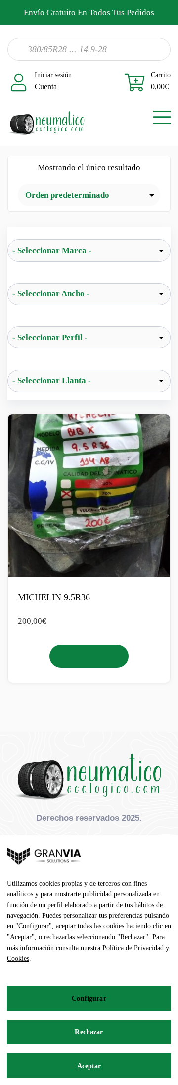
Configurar (89, 998)
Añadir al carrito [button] (89, 656)
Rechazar (89, 1032)
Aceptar (89, 1066)
